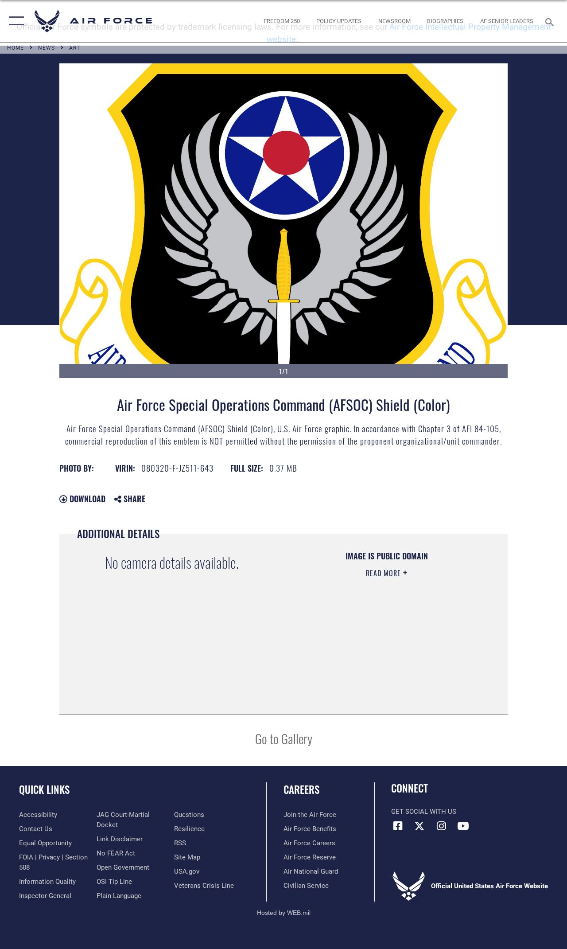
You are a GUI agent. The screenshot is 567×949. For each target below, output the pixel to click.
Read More (384, 573)
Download (86, 498)
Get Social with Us (423, 812)
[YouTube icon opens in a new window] (463, 825)
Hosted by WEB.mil (284, 912)
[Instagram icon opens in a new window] (441, 825)
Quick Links (44, 789)
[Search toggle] (551, 21)
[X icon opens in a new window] (419, 825)
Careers (301, 789)
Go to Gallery (283, 738)
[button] (14, 21)
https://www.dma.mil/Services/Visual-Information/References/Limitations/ (380, 648)
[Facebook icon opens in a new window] (397, 825)
